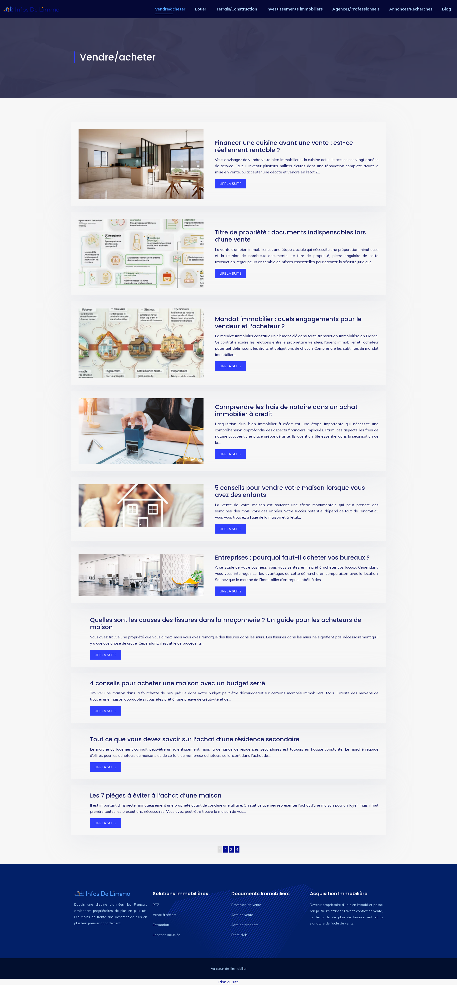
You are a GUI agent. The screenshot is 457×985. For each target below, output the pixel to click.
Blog (446, 8)
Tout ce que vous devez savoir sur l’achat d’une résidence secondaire (194, 739)
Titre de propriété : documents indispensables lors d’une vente (290, 236)
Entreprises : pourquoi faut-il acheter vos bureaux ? (292, 557)
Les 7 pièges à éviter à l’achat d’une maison (156, 795)
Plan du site (228, 982)
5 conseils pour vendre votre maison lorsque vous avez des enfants (290, 491)
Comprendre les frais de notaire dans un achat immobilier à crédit (286, 410)
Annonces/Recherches (410, 8)
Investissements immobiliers (295, 8)
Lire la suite (230, 184)
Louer (200, 8)
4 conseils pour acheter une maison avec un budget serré (177, 683)
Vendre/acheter (170, 8)
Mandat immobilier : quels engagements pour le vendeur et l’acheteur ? (288, 322)
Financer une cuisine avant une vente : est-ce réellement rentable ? (284, 146)
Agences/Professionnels (356, 8)
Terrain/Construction (236, 8)
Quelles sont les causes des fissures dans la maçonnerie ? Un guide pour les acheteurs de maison (225, 623)
